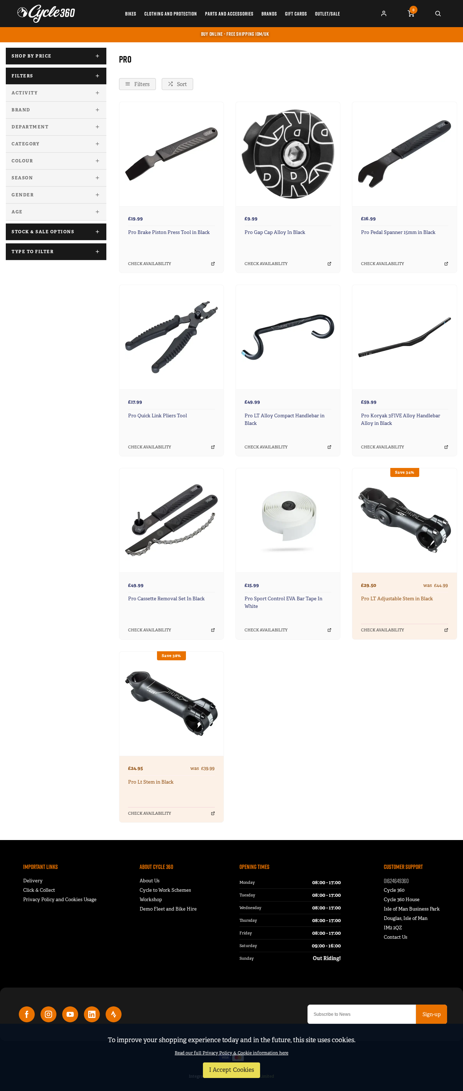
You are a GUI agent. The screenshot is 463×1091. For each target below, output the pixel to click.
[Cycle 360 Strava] (114, 1014)
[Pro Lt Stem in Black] (171, 703)
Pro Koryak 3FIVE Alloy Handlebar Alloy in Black (400, 419)
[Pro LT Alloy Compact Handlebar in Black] (287, 337)
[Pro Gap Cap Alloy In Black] (287, 154)
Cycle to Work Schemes (165, 890)
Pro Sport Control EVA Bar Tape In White (283, 602)
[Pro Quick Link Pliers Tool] (171, 337)
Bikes (130, 13)
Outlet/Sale (327, 13)
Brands (269, 13)
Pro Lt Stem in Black (151, 782)
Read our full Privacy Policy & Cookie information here (231, 1053)
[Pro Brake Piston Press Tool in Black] (171, 154)
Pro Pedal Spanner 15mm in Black (398, 232)
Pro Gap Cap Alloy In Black (275, 232)
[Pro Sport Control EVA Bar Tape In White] (287, 520)
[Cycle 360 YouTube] (70, 1014)
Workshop (151, 899)
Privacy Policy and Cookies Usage (60, 899)
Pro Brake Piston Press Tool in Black (169, 232)
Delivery (33, 881)
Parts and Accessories (229, 13)
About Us (150, 881)
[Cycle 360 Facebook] (27, 1014)
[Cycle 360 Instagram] (48, 1014)
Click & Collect (39, 890)
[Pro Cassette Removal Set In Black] (171, 520)
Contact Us (395, 937)
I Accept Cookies (231, 1070)
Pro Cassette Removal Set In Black (166, 599)
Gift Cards (296, 13)
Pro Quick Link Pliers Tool (157, 416)
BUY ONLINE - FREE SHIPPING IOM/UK (235, 34)
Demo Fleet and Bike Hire (168, 909)
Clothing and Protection (170, 13)
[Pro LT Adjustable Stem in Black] (404, 520)
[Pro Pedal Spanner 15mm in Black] (404, 154)
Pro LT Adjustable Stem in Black (397, 599)
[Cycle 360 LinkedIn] (92, 1014)
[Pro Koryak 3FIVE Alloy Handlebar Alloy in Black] (404, 337)
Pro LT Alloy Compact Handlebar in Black (284, 419)
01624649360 (396, 881)
